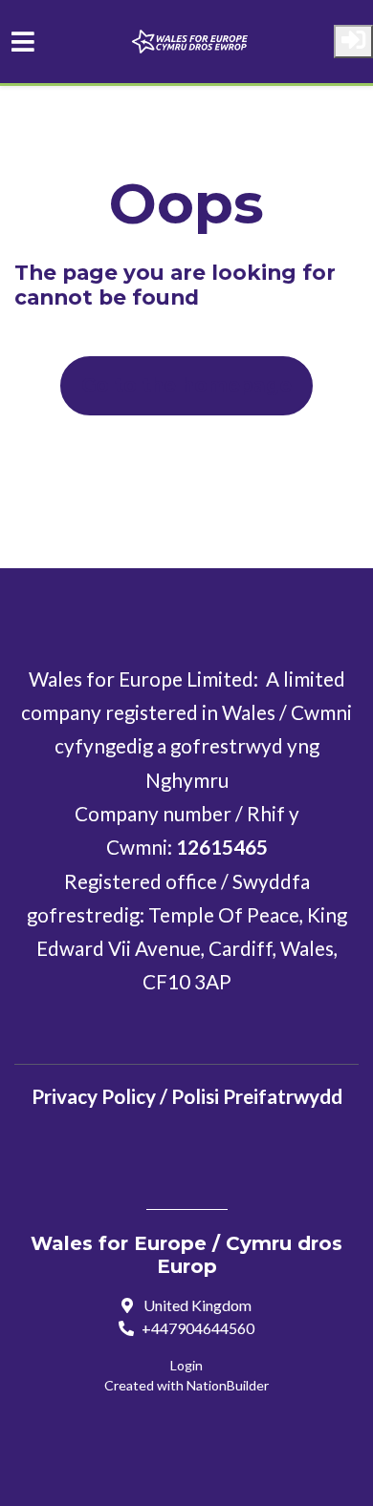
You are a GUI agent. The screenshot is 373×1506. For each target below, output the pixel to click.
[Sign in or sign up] (353, 41)
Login (186, 1365)
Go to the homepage (186, 384)
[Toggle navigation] (23, 41)
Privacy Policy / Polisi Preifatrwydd (187, 1096)
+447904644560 (198, 1328)
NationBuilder (227, 1385)
